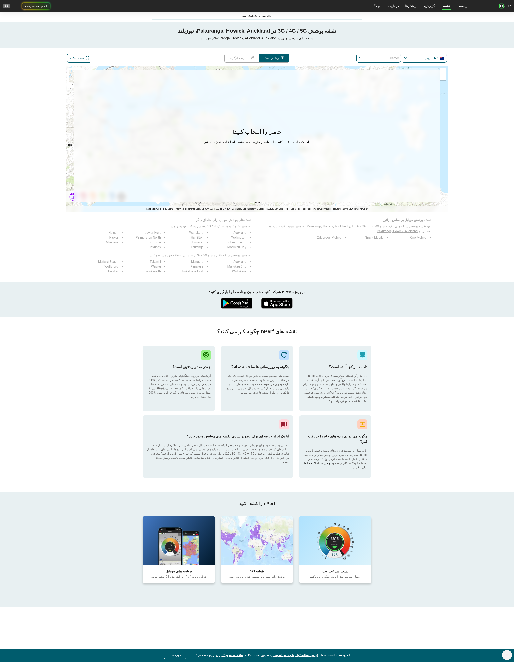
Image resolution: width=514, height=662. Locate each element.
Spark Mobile (374, 237)
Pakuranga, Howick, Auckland (397, 231)
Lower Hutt (153, 233)
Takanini (155, 262)
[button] (443, 71)
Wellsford (111, 266)
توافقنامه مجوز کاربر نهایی (227, 655)
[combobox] (424, 58)
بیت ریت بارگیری (239, 58)
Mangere (112, 242)
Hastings (154, 247)
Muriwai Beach (108, 262)
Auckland (239, 233)
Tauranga (197, 247)
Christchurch (237, 242)
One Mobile (418, 237)
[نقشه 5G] (257, 540)
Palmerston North (148, 237)
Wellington (238, 237)
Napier (113, 237)
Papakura (196, 266)
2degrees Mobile (329, 237)
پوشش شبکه (271, 58)
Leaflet (150, 209)
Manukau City (236, 247)
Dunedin (197, 242)
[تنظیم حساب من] (8, 6)
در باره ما (392, 6)
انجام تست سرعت (36, 6)
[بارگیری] (277, 303)
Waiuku (156, 266)
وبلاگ (376, 6)
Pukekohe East (192, 271)
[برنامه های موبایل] (179, 541)
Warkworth (153, 271)
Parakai (113, 271)
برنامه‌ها (463, 6)
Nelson (113, 233)
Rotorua (155, 242)
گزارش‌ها (429, 6)
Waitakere (196, 233)
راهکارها (410, 6)
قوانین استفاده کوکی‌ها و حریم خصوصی (295, 655)
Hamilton (197, 237)
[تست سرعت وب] (335, 541)
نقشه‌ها (446, 6)
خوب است (175, 655)
